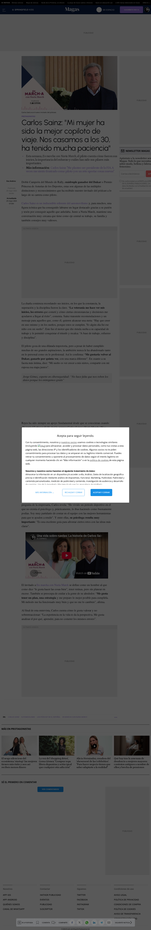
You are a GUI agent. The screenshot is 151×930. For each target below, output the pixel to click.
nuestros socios (69, 442)
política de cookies (99, 460)
